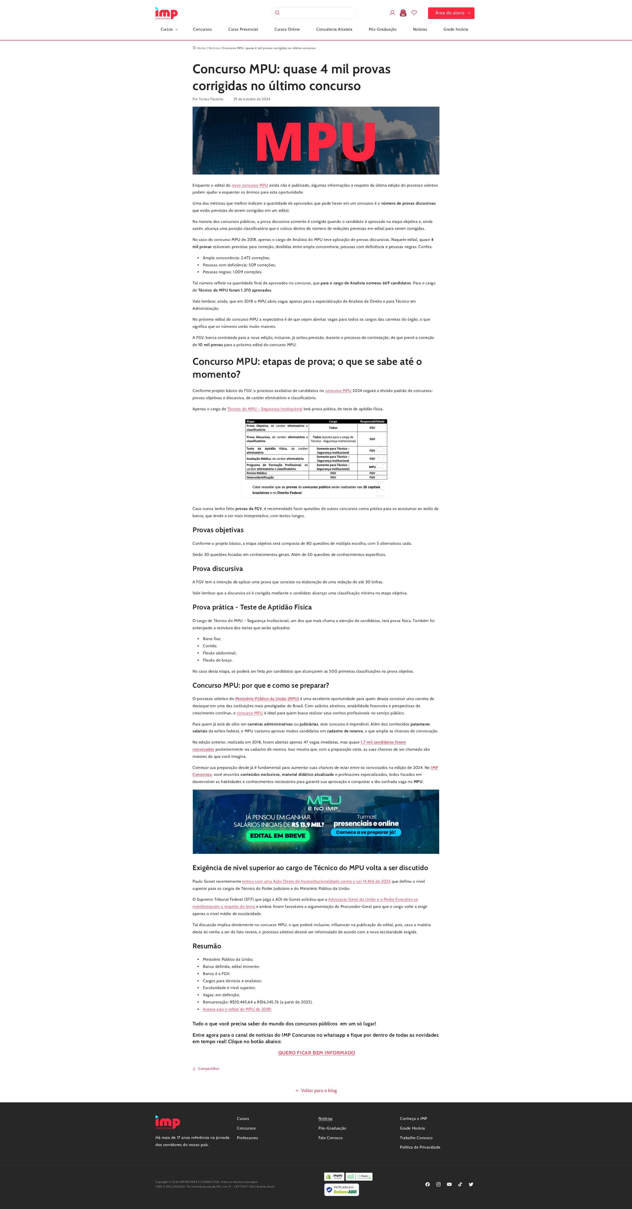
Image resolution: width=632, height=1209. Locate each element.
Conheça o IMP (413, 1118)
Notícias (214, 48)
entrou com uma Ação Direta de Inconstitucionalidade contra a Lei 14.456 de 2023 (316, 881)
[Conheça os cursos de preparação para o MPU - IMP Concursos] (316, 853)
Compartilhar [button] (208, 1068)
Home (201, 48)
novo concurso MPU (250, 185)
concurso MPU (338, 390)
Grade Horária (412, 1128)
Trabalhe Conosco (416, 1137)
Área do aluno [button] (450, 13)
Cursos (243, 1118)
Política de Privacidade (420, 1147)
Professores (247, 1137)
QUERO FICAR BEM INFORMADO (316, 1053)
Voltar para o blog (319, 1090)
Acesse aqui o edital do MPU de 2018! (237, 1009)
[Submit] (277, 13)
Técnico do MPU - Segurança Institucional (265, 409)
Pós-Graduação (332, 1128)
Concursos (246, 1128)
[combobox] (314, 13)
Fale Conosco (330, 1137)
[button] (169, 29)
